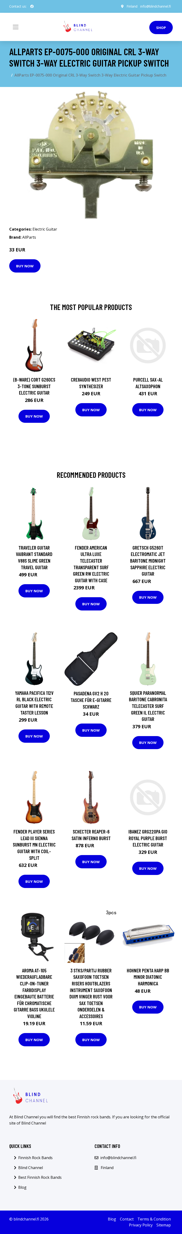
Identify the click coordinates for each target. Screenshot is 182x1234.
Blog (22, 1187)
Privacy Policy (141, 1225)
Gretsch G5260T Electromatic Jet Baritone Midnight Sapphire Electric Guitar (148, 561)
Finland (132, 6)
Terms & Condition (154, 1219)
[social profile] (32, 6)
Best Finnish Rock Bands (40, 1177)
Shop (161, 27)
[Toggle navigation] (15, 27)
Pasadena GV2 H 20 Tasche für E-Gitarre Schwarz (91, 699)
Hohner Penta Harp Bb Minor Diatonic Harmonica (148, 976)
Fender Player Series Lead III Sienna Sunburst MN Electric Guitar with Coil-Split (34, 845)
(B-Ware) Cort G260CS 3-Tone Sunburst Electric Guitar (34, 386)
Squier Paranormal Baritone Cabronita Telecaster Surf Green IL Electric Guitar (148, 706)
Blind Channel (30, 1167)
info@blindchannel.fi (155, 6)
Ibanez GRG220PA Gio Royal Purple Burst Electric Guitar (147, 838)
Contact (127, 1219)
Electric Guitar (44, 229)
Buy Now (25, 266)
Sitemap (163, 1225)
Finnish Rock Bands (35, 1157)
